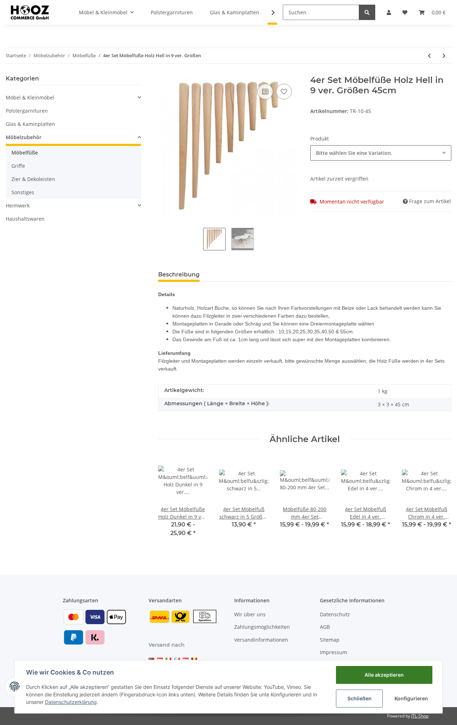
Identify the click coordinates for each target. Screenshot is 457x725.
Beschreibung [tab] (179, 274)
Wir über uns (250, 614)
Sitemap (330, 639)
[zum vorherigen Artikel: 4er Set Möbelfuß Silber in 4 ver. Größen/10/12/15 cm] (429, 55)
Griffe (18, 165)
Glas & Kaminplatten (30, 124)
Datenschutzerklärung (71, 702)
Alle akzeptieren (384, 675)
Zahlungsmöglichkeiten (262, 626)
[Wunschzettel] (405, 12)
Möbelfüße (24, 152)
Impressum (333, 652)
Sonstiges (22, 192)
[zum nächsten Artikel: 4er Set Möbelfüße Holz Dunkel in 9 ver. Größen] (444, 55)
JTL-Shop (419, 716)
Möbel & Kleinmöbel (30, 97)
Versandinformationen (261, 639)
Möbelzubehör (23, 137)
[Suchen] (367, 12)
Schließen (359, 698)
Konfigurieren (411, 698)
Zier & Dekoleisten (33, 179)
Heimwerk (18, 205)
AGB (325, 626)
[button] (389, 12)
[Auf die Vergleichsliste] (265, 91)
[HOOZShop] (29, 12)
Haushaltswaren (25, 218)
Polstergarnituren (27, 110)
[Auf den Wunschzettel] (284, 91)
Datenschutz (335, 614)
